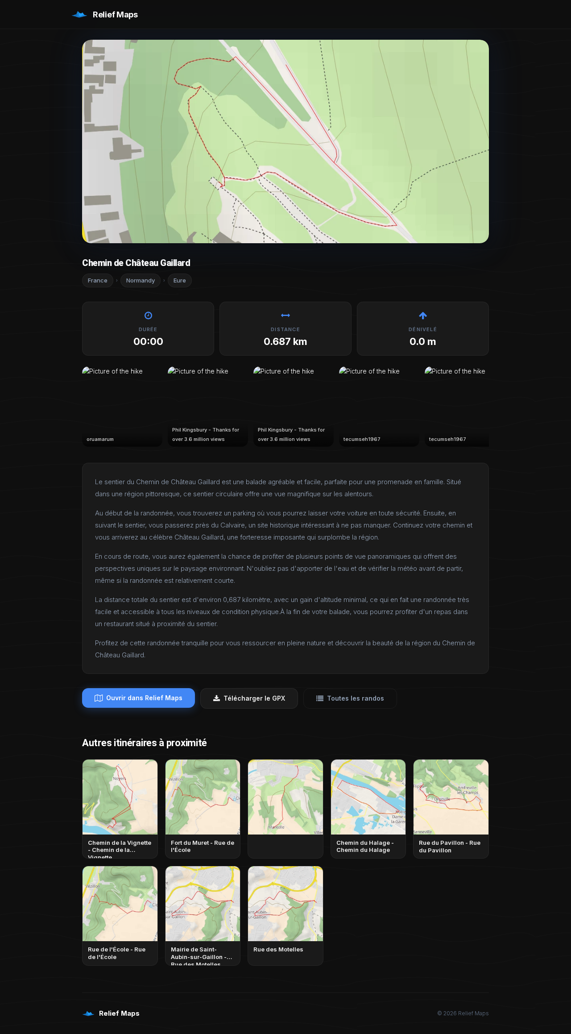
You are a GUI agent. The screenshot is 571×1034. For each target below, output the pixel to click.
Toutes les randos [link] (355, 698)
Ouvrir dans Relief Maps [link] (144, 698)
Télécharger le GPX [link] (254, 698)
